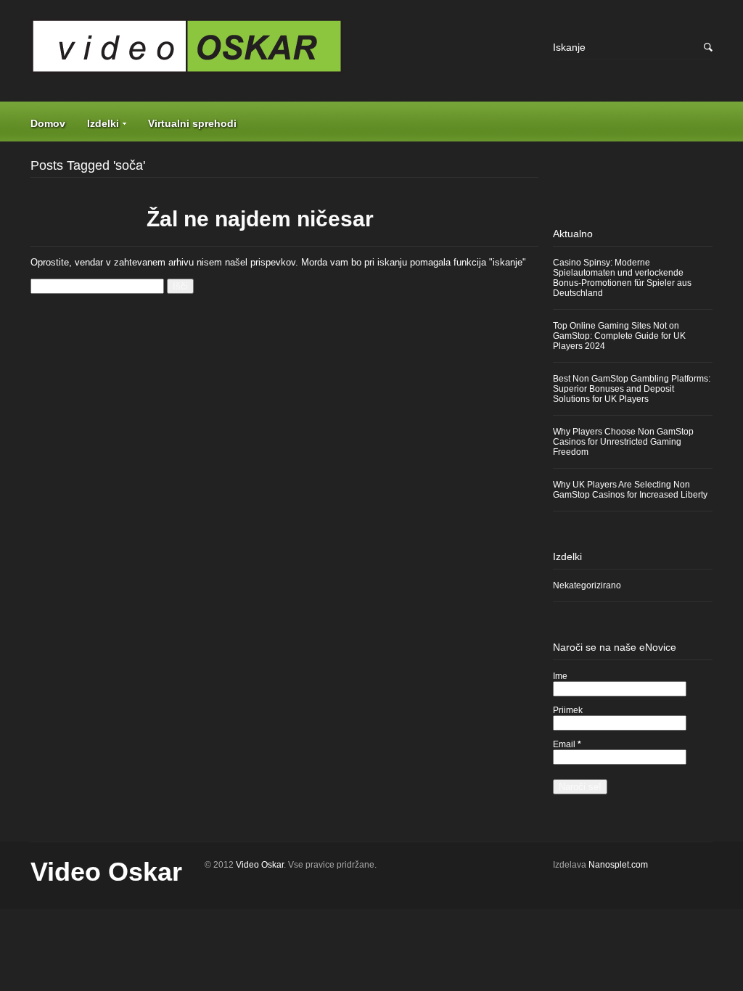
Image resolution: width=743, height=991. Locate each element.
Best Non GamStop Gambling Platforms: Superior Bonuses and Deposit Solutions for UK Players (631, 389)
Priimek (568, 710)
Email (567, 744)
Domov (47, 123)
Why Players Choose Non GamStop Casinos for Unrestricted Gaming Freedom (623, 442)
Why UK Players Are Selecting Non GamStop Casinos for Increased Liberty (630, 490)
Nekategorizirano (587, 585)
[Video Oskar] (284, 51)
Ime (560, 676)
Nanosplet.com (618, 865)
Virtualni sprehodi (192, 123)
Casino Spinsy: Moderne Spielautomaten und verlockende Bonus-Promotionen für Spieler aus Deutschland (622, 278)
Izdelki (103, 123)
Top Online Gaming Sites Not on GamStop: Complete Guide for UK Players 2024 (619, 336)
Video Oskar (106, 872)
